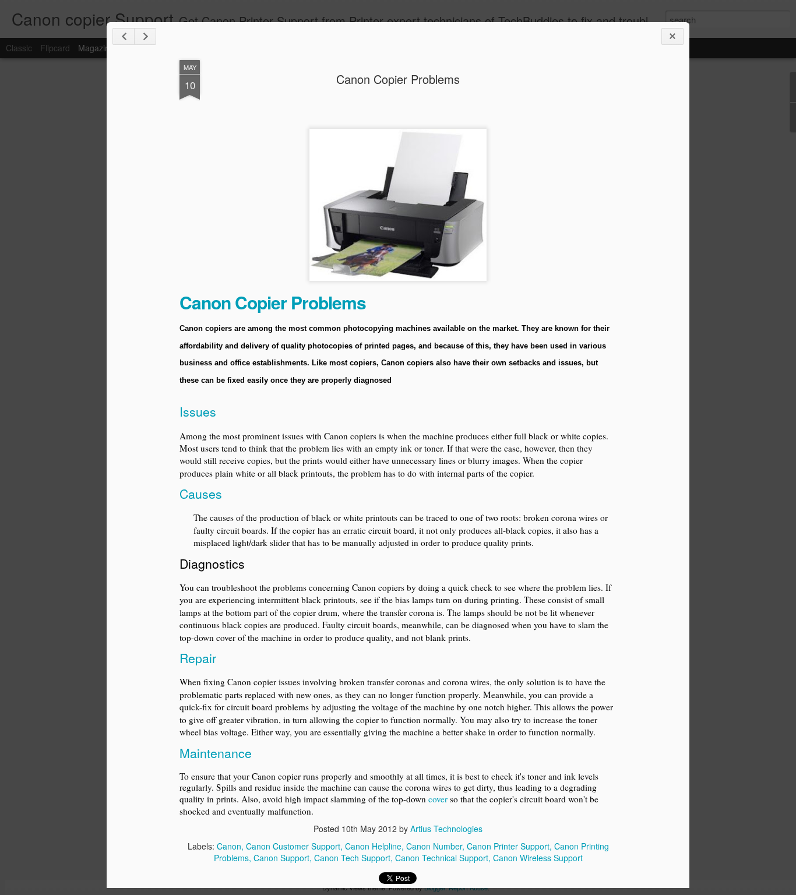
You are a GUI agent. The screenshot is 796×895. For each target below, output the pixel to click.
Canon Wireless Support (538, 858)
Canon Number (434, 846)
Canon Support (281, 858)
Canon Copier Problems (398, 79)
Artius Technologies (446, 828)
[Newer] (123, 36)
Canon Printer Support (508, 846)
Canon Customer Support (293, 846)
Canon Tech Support (352, 858)
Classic (19, 48)
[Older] (145, 36)
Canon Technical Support (441, 858)
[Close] (672, 36)
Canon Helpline (373, 846)
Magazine (96, 48)
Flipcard (55, 48)
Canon (229, 846)
